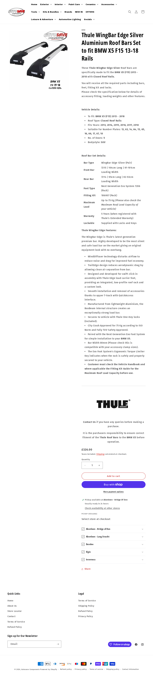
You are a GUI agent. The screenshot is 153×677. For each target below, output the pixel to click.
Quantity (86, 459)
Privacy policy (81, 669)
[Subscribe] (58, 644)
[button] (129, 12)
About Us (12, 606)
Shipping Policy (86, 606)
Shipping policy (112, 669)
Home (10, 600)
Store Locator (14, 611)
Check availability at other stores (102, 508)
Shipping (100, 454)
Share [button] (88, 569)
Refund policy (66, 669)
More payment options (113, 492)
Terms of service (96, 669)
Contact (11, 616)
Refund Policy (14, 627)
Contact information (130, 669)
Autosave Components (30, 669)
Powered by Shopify (48, 669)
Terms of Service (16, 622)
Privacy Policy (85, 616)
